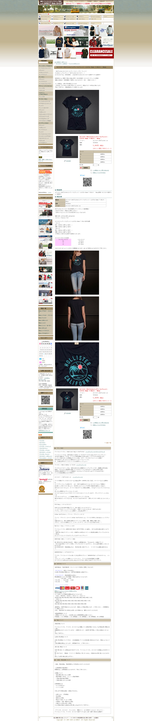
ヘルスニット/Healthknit (43, 93)
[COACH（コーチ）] (107, 16)
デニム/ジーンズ (44, 116)
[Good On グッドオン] (101, 36)
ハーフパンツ (43, 74)
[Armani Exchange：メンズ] (95, 16)
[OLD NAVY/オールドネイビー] (57, 19)
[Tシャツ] (76, 47)
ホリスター (42, 442)
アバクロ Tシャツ (44, 454)
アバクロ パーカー (45, 450)
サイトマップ (109, 1)
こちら (49, 192)
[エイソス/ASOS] (82, 19)
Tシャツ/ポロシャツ (74, 63)
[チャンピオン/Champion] (76, 36)
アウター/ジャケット (45, 103)
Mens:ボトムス (43, 328)
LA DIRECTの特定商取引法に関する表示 (81, 717)
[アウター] (101, 47)
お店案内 (96, 717)
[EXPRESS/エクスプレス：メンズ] (82, 16)
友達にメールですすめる (99, 172)
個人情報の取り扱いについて (61, 717)
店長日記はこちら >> (44, 430)
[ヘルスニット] (76, 58)
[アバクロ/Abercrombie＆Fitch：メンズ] (45, 16)
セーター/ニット (44, 138)
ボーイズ (98, 451)
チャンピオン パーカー (46, 458)
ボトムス (42, 90)
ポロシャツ (43, 112)
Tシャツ (42, 70)
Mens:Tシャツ (42, 317)
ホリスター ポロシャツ (46, 456)
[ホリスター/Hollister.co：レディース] (57, 23)
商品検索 (44, 60)
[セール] (101, 58)
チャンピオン (43, 444)
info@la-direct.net (44, 378)
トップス (42, 88)
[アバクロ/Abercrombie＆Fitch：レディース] (45, 23)
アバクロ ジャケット (45, 446)
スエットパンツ (44, 72)
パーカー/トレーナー (45, 68)
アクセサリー (43, 142)
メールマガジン (45, 147)
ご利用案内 (89, 1)
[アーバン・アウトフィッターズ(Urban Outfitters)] (70, 19)
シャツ (42, 105)
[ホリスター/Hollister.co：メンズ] (57, 16)
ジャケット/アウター (45, 136)
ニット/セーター (44, 107)
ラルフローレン (44, 448)
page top (108, 442)
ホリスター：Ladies (61, 63)
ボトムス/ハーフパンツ (46, 114)
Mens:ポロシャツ (43, 320)
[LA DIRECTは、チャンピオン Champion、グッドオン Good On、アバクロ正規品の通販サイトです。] (50, 2)
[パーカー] (51, 47)
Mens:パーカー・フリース (46, 315)
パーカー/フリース (45, 101)
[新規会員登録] (45, 173)
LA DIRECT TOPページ (61, 62)
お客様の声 (102, 1)
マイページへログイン (80, 1)
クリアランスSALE (43, 123)
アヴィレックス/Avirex (45, 86)
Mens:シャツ (42, 323)
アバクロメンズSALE (45, 120)
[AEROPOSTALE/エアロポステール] (45, 19)
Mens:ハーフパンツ (44, 330)
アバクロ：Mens (43, 99)
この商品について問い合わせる (101, 170)
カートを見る (68, 1)
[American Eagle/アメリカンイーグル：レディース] (70, 23)
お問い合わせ (96, 1)
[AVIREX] (51, 58)
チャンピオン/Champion (45, 65)
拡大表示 (68, 161)
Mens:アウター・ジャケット (46, 311)
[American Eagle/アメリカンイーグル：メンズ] (70, 16)
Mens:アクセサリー (44, 333)
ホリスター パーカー (45, 452)
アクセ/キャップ (44, 118)
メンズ (87, 451)
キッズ (103, 451)
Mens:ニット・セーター (45, 325)
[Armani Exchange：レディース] (82, 23)
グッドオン (42, 77)
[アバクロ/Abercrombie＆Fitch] (51, 36)
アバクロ (42, 440)
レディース (92, 451)
